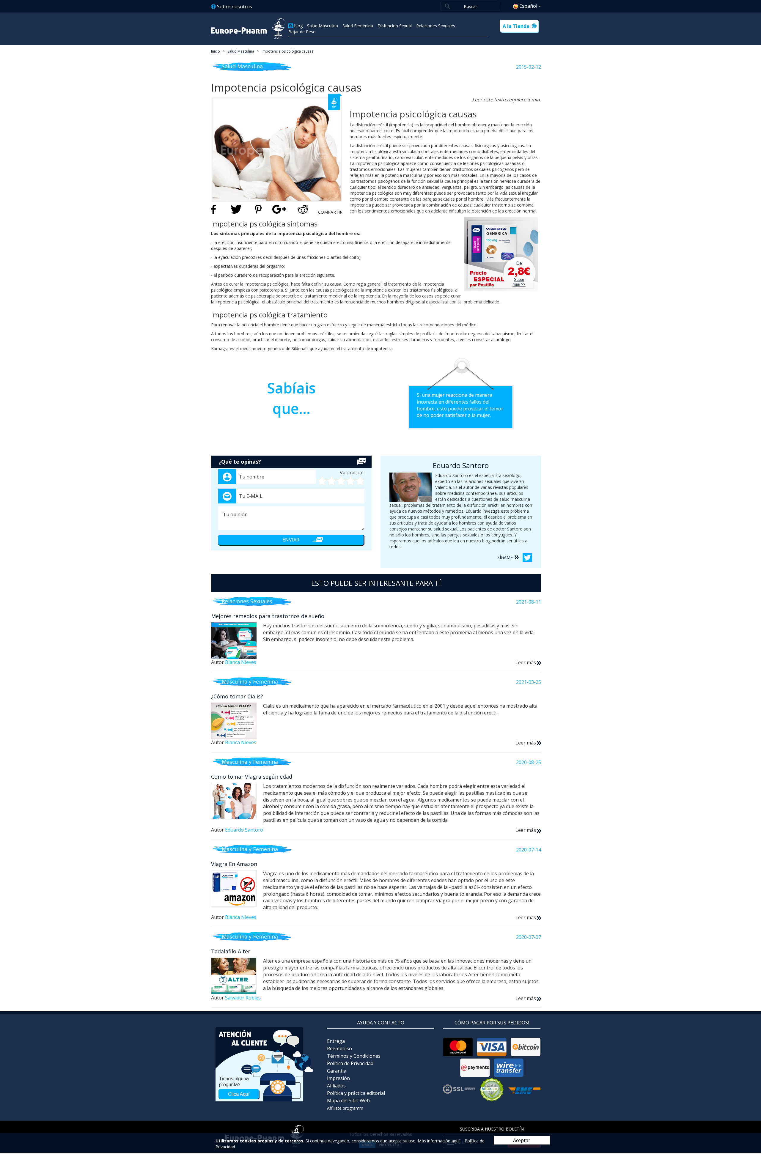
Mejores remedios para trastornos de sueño (267, 616)
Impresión (338, 1078)
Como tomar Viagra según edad (251, 776)
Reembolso (339, 1048)
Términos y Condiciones (353, 1056)
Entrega (336, 1041)
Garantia (336, 1071)
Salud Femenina (357, 26)
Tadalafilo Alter (230, 951)
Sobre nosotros (234, 6)
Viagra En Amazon (234, 864)
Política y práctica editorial (356, 1093)
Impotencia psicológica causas (287, 51)
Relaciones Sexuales (435, 26)
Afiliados (336, 1085)
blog (298, 26)
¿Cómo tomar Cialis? (237, 696)
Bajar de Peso (302, 31)
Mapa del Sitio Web (348, 1100)
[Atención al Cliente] (265, 1064)
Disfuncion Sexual (395, 26)
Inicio (215, 51)
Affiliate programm (345, 1108)
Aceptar (521, 1140)
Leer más (525, 662)
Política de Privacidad (350, 1063)
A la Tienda (516, 26)
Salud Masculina (322, 26)
